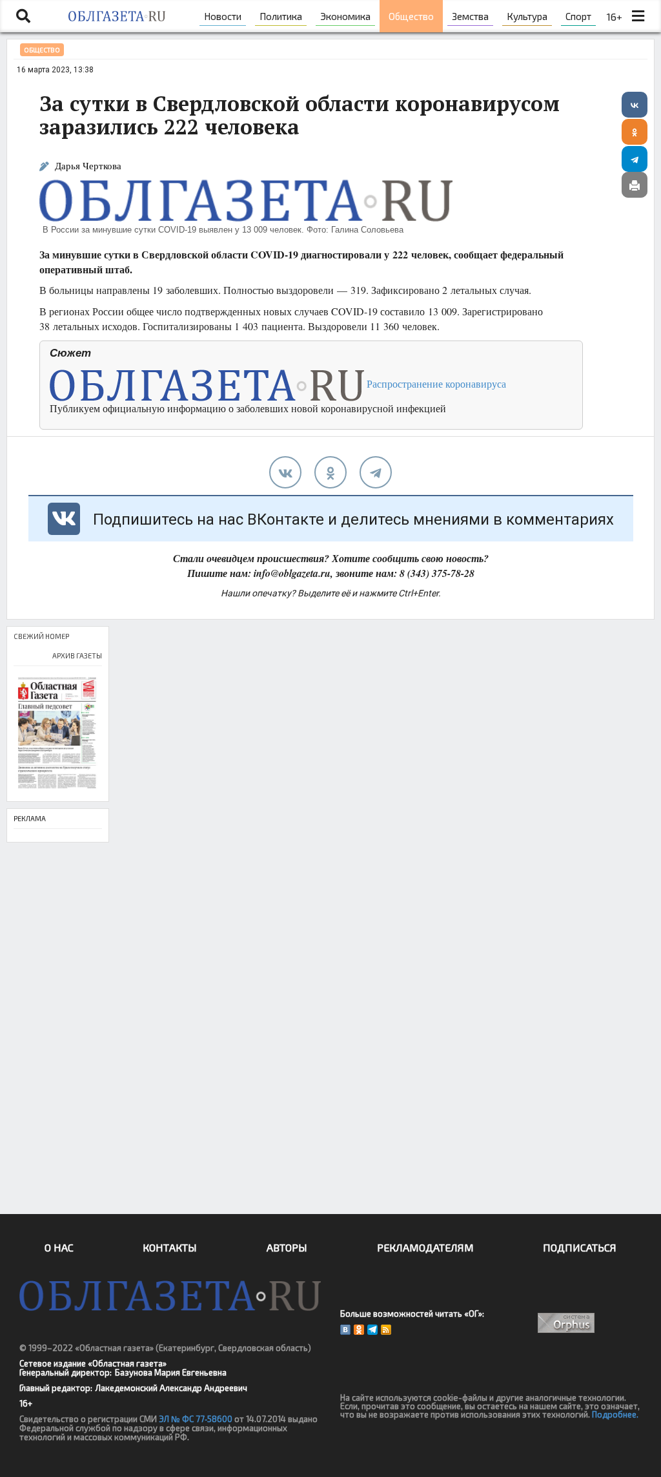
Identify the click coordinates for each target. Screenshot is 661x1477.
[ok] (330, 472)
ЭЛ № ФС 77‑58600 (195, 1419)
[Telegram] (634, 159)
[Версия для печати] (634, 185)
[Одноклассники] (634, 132)
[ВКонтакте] (634, 105)
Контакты (170, 1247)
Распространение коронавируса (435, 383)
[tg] (376, 472)
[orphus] (566, 1323)
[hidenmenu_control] (638, 16)
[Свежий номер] (58, 734)
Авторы (287, 1247)
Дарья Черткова (88, 166)
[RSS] (386, 1330)
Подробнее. (615, 1414)
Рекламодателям (425, 1247)
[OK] (359, 1330)
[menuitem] (222, 16)
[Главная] (117, 16)
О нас (59, 1247)
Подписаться (579, 1247)
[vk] (285, 472)
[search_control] (23, 16)
